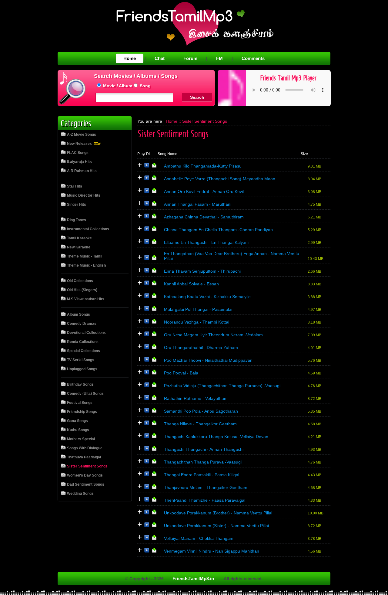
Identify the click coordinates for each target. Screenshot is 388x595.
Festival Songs (79, 403)
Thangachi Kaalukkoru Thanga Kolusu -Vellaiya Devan (216, 436)
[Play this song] (146, 166)
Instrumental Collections (88, 229)
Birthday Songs (80, 384)
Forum (190, 58)
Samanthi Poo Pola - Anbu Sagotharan (201, 411)
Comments (253, 58)
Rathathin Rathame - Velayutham (196, 398)
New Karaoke (78, 247)
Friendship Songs (82, 412)
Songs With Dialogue (84, 448)
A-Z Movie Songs (81, 134)
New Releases (80, 143)
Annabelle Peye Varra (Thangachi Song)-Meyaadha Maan (219, 178)
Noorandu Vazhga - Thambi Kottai (196, 322)
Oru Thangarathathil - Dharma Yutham (201, 347)
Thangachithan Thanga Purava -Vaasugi (203, 462)
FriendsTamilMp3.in (193, 578)
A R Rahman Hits (82, 171)
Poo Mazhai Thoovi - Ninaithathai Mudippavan (208, 360)
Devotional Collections (86, 333)
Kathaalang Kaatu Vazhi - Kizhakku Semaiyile (207, 296)
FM (219, 58)
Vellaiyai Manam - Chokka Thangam (198, 538)
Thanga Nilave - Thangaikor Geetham (200, 423)
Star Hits (74, 186)
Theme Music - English (86, 265)
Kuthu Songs (78, 430)
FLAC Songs (78, 153)
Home (129, 58)
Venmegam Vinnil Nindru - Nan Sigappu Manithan (211, 551)
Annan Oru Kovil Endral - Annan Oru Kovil (204, 191)
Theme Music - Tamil (84, 256)
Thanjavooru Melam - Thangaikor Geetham (205, 487)
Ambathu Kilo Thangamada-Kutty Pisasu (203, 166)
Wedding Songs (80, 493)
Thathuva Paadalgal (84, 457)
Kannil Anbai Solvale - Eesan (191, 283)
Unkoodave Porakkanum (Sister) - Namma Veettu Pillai (216, 525)
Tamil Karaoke (79, 238)
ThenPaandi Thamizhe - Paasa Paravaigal (204, 500)
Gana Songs (77, 421)
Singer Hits (76, 204)
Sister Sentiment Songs (87, 466)
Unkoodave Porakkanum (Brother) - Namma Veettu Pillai (218, 512)
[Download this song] (154, 166)
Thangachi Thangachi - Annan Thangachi (203, 449)
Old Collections (80, 281)
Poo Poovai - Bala (181, 373)
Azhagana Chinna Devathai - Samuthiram (204, 216)
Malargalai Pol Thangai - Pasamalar (198, 309)
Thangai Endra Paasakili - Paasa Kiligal (201, 474)
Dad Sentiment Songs (85, 484)
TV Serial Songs (80, 360)
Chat (160, 58)
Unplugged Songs (82, 369)
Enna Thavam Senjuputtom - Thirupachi (202, 271)
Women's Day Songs (85, 475)
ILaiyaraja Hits (79, 162)
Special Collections (83, 351)
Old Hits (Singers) (82, 290)
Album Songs (78, 314)
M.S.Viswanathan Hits (85, 299)
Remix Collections (83, 342)
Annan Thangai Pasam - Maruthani (197, 204)
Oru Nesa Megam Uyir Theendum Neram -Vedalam (213, 334)
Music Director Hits (83, 195)
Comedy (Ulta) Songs (85, 393)
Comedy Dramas (81, 323)
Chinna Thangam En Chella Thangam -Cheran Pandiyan (218, 229)
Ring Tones (76, 220)
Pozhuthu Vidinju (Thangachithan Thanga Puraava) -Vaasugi (222, 385)
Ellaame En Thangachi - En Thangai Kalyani (206, 242)
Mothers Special (81, 439)
